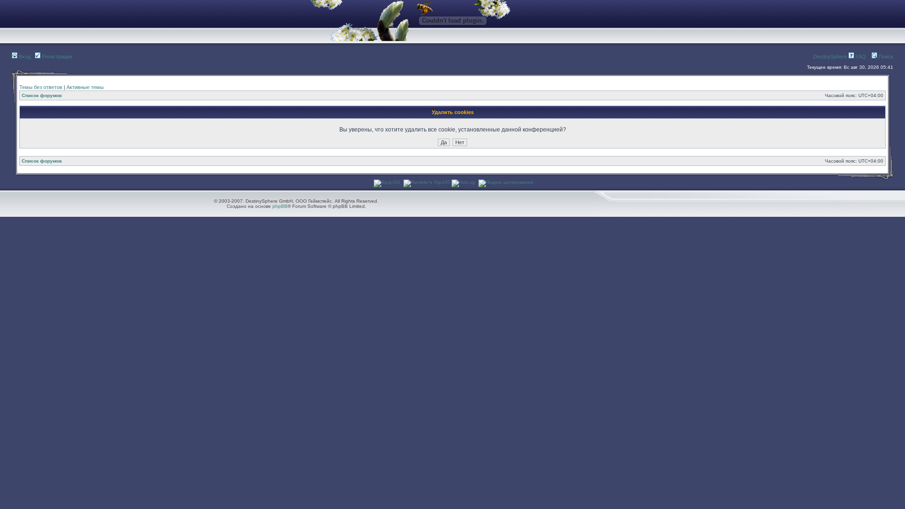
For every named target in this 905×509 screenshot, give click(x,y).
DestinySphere (830, 56)
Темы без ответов (40, 87)
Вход (24, 56)
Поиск (885, 56)
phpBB (280, 206)
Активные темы (85, 87)
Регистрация (56, 56)
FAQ (860, 56)
